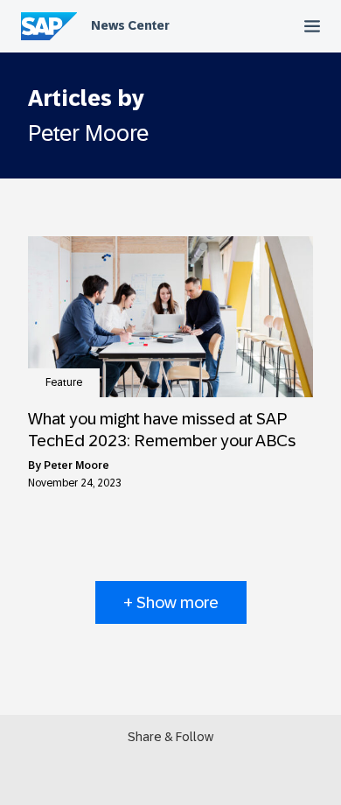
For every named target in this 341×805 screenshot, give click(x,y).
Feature (63, 382)
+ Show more (171, 602)
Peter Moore (76, 465)
